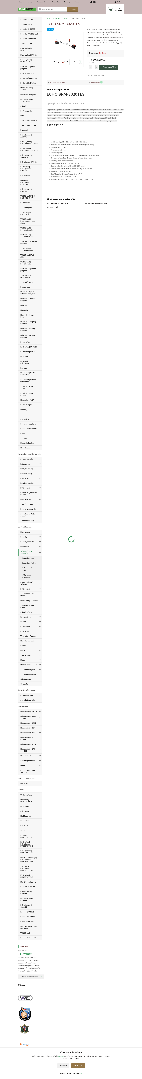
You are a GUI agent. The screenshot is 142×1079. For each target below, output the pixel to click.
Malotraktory (25, 499)
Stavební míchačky (28, 700)
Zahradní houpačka (28, 674)
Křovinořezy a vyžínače (26, 552)
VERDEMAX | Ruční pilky (27, 256)
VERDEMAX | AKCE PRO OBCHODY (28, 197)
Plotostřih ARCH (27, 73)
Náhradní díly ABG (27, 733)
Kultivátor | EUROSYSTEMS (26, 876)
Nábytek (23, 305)
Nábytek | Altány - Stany (27, 316)
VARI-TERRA (25, 655)
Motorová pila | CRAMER (26, 899)
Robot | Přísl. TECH (28, 938)
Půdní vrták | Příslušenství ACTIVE (29, 149)
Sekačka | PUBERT (27, 29)
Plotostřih (24, 631)
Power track (25, 176)
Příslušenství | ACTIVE (26, 136)
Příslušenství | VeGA (28, 162)
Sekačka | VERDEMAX (29, 34)
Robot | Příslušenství (28, 429)
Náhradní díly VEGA (28, 744)
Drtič (22, 116)
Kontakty (67, 2)
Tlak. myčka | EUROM (28, 120)
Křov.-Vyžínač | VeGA (28, 55)
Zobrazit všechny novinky (29, 977)
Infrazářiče (24, 806)
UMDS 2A (24, 783)
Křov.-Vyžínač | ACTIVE (26, 49)
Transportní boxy (27, 521)
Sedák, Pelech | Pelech (26, 394)
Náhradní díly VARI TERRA (28, 717)
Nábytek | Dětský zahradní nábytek (27, 293)
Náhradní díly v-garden (26, 738)
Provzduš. (24, 130)
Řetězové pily (25, 617)
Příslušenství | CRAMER (26, 906)
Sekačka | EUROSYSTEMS (26, 836)
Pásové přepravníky (28, 509)
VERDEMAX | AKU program (27, 68)
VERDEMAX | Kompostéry (25, 213)
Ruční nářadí (25, 203)
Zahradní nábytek (27, 670)
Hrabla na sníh (26, 816)
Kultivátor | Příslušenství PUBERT (25, 169)
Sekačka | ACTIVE (27, 24)
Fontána (23, 368)
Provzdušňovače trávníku (27, 583)
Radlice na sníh (26, 459)
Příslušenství (25, 811)
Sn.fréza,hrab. (26, 111)
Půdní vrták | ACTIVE (28, 78)
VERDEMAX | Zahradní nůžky (26, 249)
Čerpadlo (24, 684)
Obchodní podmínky (25, 2)
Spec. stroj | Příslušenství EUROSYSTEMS (26, 868)
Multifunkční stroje (28, 882)
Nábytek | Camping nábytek (28, 323)
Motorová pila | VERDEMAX (26, 100)
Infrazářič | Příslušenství (25, 362)
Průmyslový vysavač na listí (28, 494)
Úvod (48, 18)
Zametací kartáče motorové (27, 515)
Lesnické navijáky (27, 483)
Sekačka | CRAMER (27, 887)
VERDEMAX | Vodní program (28, 270)
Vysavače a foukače (28, 636)
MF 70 (22, 650)
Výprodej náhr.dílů (27, 761)
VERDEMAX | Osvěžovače (25, 276)
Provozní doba (56, 2)
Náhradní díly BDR (27, 728)
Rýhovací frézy (26, 473)
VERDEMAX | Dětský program (28, 242)
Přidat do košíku (109, 67)
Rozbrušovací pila (27, 921)
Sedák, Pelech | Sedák (26, 387)
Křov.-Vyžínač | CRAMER (26, 892)
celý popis (96, 46)
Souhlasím (78, 1065)
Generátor (24, 821)
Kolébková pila (26, 405)
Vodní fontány (26, 795)
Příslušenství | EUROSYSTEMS (26, 852)
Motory (23, 660)
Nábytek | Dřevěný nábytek (27, 329)
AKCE (22, 830)
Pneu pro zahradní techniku (27, 771)
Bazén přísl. (25, 342)
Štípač (23, 106)
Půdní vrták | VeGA (28, 83)
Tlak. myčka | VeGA (28, 125)
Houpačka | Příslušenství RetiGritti (25, 182)
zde (80, 1073)
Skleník (23, 646)
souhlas (61, 1056)
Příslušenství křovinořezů (26, 576)
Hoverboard (25, 448)
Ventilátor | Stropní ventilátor (28, 381)
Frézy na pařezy (26, 469)
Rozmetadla (25, 478)
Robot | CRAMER (27, 912)
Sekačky (23, 537)
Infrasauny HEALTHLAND (26, 801)
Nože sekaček (25, 756)
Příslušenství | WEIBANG (26, 156)
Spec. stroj (24, 419)
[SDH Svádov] (24, 1029)
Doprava (77, 2)
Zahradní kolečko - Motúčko (27, 595)
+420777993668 (25, 954)
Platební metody (42, 2)
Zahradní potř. (26, 207)
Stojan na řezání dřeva (27, 606)
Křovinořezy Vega (28, 558)
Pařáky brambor (26, 695)
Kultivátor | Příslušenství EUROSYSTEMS (26, 844)
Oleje (22, 765)
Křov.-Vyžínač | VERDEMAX (26, 61)
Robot (22, 433)
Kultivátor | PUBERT (28, 347)
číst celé (33, 971)
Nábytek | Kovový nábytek (27, 300)
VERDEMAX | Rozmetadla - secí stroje (27, 221)
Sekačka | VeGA (26, 19)
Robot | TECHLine (27, 917)
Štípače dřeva (26, 612)
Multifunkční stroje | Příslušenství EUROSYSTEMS (28, 859)
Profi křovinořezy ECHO (28, 569)
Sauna (23, 414)
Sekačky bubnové (27, 542)
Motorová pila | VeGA (29, 94)
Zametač (24, 438)
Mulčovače (24, 546)
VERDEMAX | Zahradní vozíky (26, 229)
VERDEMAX (25, 933)
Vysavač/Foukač (26, 282)
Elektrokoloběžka (27, 443)
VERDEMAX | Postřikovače (25, 263)
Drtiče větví (25, 488)
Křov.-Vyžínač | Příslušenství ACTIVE (29, 143)
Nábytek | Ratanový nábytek (28, 336)
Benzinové (53, 207)
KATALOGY (25, 826)
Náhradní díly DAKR (28, 723)
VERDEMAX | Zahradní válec (26, 236)
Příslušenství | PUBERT (26, 190)
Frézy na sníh (25, 464)
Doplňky (23, 409)
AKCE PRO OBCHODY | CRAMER (29, 927)
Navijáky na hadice (27, 641)
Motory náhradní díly (28, 665)
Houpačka (24, 310)
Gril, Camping (25, 679)
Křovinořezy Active (29, 563)
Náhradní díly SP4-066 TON (28, 750)
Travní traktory (26, 504)
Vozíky (23, 622)
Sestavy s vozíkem (28, 424)
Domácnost (25, 287)
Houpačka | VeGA (27, 400)
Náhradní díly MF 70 (28, 711)
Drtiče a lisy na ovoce (29, 600)
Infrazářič (24, 356)
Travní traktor (26, 43)
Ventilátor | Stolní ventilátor (27, 374)
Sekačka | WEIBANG (28, 39)
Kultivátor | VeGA (27, 352)
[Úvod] (27, 9)
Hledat (73, 9)
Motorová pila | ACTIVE (26, 89)
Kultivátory (25, 626)
